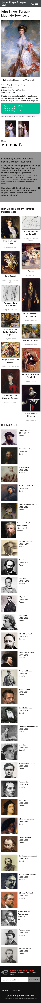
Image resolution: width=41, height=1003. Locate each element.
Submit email (33, 980)
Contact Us (15, 990)
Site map (4, 990)
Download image (12, 80)
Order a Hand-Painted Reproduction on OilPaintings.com (15, 108)
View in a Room (31, 80)
